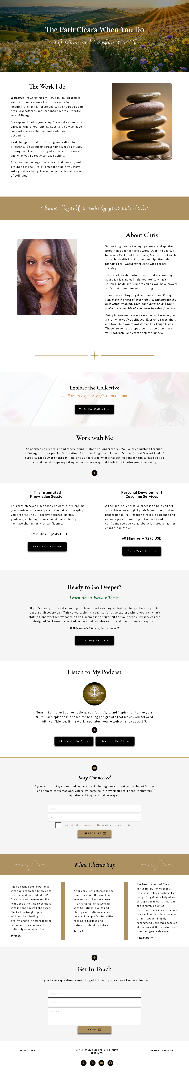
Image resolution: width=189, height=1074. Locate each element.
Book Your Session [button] (47, 546)
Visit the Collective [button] (94, 409)
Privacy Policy (29, 1050)
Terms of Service (162, 1050)
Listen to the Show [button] (74, 741)
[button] (94, 473)
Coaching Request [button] (95, 640)
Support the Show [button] (115, 741)
